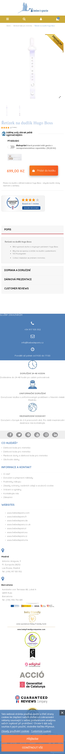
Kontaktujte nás (11, 493)
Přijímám (32, 739)
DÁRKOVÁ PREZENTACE (18, 279)
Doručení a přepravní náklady (18, 477)
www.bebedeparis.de (17, 520)
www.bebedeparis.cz (17, 536)
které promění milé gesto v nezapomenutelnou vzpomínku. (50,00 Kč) (36, 146)
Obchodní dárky (11, 459)
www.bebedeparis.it (16, 528)
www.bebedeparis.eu (17, 532)
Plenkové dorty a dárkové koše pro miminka (25, 455)
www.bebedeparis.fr (17, 516)
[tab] (32, 230)
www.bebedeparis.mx (17, 540)
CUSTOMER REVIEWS (16, 288)
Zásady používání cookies (15, 731)
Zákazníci (7, 497)
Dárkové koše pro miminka (16, 447)
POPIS (7, 229)
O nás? (6, 474)
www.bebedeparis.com (18, 513)
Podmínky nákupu (12, 481)
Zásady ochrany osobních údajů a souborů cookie (28, 485)
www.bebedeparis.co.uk (18, 524)
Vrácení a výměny (12, 489)
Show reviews (31, 208)
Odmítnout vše (32, 747)
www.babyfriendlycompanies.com (31, 629)
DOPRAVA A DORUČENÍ (17, 270)
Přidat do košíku (46, 170)
